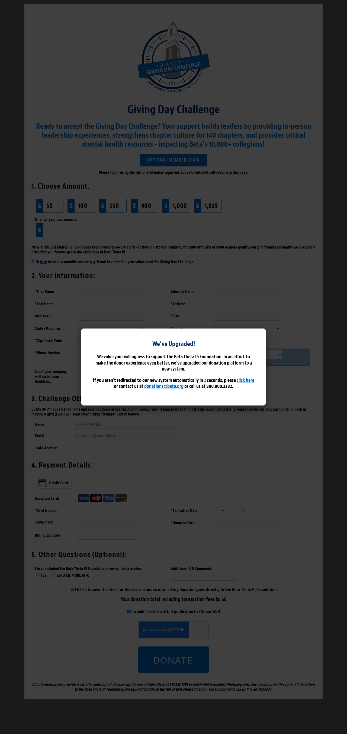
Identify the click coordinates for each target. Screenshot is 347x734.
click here (245, 380)
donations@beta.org (164, 386)
